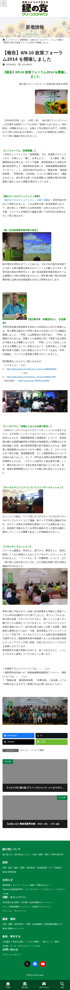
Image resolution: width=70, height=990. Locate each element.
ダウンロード (24, 946)
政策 (5, 862)
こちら (46, 668)
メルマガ (59, 889)
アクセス (37, 946)
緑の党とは (7, 854)
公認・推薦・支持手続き (13, 924)
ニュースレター (32, 889)
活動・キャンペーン (14, 897)
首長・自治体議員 (34, 924)
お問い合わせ (10, 949)
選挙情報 (6, 885)
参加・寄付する (11, 936)
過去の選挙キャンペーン (13, 928)
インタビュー (47, 889)
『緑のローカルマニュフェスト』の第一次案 (25, 200)
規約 (47, 854)
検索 (62, 987)
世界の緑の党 (57, 854)
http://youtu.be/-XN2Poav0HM (33, 380)
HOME (8, 987)
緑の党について (11, 849)
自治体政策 (42, 867)
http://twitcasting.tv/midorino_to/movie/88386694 (31, 369)
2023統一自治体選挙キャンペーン (36, 902)
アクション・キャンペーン (14, 911)
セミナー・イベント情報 (32, 750)
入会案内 (6, 942)
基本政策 (31, 867)
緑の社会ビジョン (22, 854)
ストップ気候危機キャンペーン (16, 907)
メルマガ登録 (33, 942)
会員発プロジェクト (41, 907)
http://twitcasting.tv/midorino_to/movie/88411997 (31, 377)
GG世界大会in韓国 (10, 902)
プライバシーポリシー (12, 954)
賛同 (22, 867)
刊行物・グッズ (9, 946)
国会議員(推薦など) (52, 924)
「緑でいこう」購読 (50, 942)
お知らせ (7, 879)
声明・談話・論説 (10, 867)
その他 (5, 893)
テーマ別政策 (55, 867)
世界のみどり (42, 885)
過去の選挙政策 (9, 872)
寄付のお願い (18, 942)
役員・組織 (37, 854)
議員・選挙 (8, 919)
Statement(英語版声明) (12, 889)
